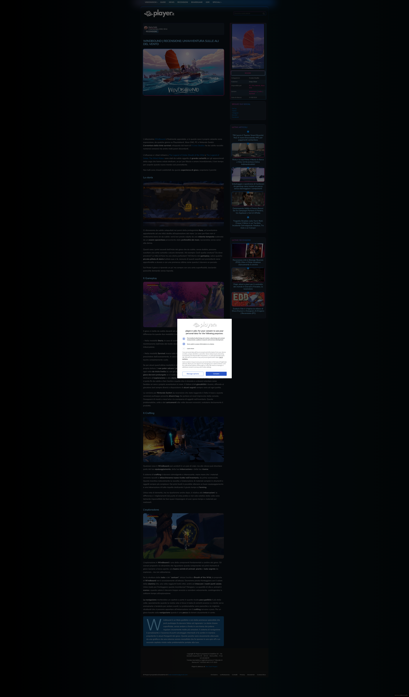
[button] (204, 348)
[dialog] (204, 348)
